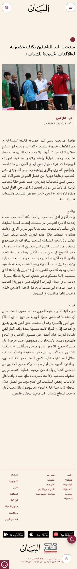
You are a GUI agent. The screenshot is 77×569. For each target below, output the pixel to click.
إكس (69, 474)
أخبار (15, 487)
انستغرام (67, 489)
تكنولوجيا (13, 481)
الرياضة (14, 500)
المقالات (14, 493)
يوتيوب (68, 493)
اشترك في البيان (46, 489)
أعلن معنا (50, 484)
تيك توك (68, 498)
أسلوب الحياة (11, 506)
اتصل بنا (51, 474)
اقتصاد (14, 474)
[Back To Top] (66, 558)
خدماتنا (51, 479)
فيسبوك (67, 484)
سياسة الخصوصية (45, 493)
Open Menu (70, 7)
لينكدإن (68, 479)
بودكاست (13, 512)
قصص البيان (11, 519)
